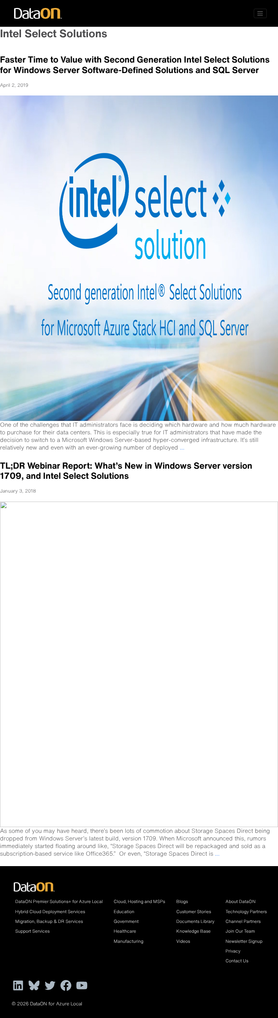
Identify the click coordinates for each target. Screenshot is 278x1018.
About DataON (241, 901)
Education (124, 911)
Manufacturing (128, 941)
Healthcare (125, 931)
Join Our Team (240, 931)
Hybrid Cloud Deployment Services (50, 911)
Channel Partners (243, 921)
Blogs (182, 901)
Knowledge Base (193, 931)
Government (126, 921)
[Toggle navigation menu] (260, 13)
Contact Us (237, 960)
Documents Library (195, 921)
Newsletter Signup (244, 941)
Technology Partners (246, 911)
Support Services (32, 931)
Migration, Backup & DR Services (49, 921)
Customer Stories (193, 911)
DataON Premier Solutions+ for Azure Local (59, 901)
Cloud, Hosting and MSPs (139, 901)
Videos (183, 941)
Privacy (233, 951)
